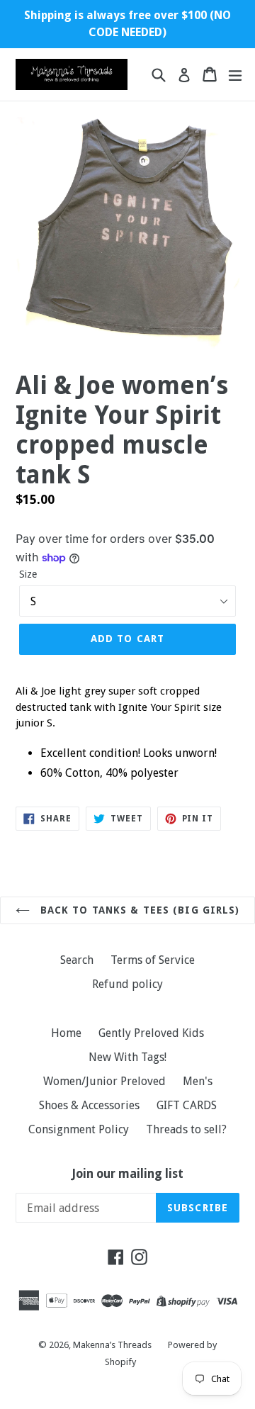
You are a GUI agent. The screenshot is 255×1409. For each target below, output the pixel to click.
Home (66, 1033)
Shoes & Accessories (89, 1105)
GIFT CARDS (187, 1105)
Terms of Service (152, 960)
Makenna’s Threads (113, 1345)
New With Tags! (127, 1057)
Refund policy (127, 984)
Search (77, 960)
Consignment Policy (78, 1129)
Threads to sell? (186, 1129)
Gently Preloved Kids (151, 1033)
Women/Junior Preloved (104, 1081)
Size (28, 574)
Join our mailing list (127, 1174)
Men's (197, 1081)
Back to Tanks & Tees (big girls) (138, 910)
